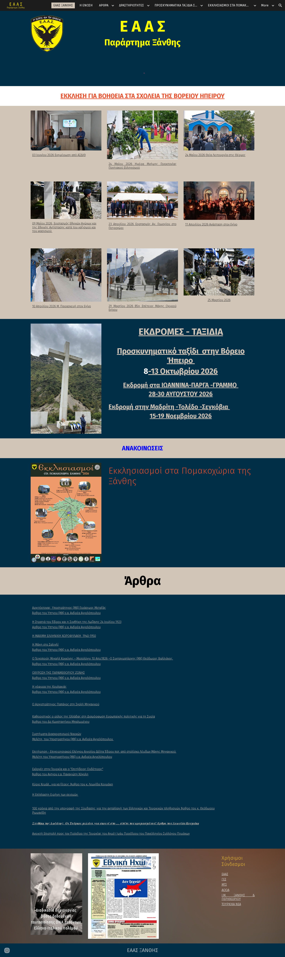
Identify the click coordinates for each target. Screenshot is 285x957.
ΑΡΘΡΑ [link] (103, 5)
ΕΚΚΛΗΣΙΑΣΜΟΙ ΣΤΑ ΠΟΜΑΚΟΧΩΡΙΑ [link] (230, 5)
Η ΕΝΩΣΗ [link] (85, 5)
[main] (142, 32)
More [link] (265, 5)
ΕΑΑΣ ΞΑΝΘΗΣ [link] (63, 5)
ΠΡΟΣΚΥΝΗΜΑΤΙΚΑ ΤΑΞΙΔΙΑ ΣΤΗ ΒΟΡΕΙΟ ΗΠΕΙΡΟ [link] (177, 5)
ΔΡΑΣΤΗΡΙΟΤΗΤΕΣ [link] (131, 5)
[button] (280, 5)
